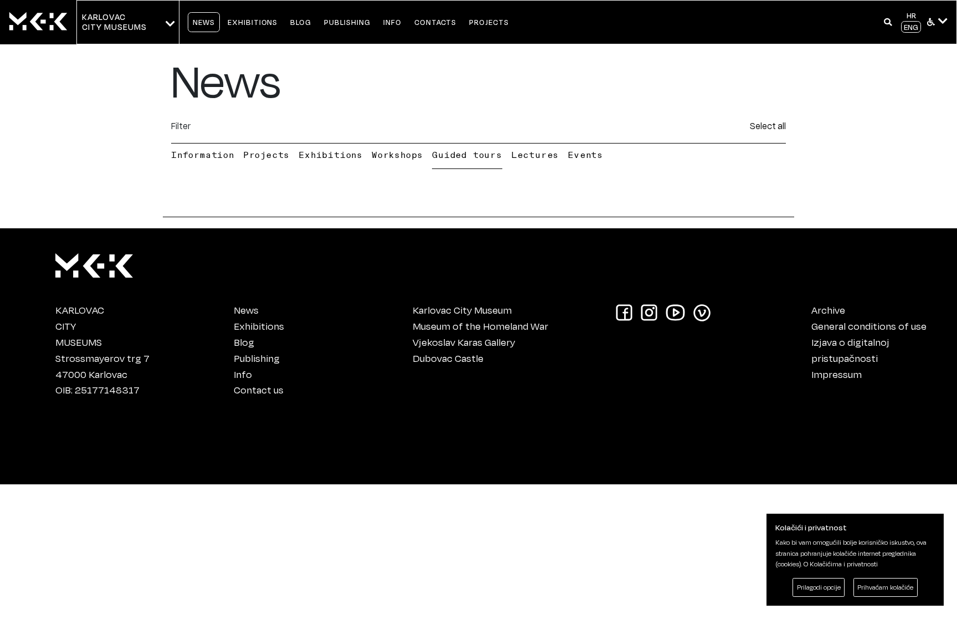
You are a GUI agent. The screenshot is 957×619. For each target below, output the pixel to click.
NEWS (204, 22)
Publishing (257, 358)
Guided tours (467, 154)
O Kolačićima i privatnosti (841, 564)
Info (243, 374)
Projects (266, 154)
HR (911, 15)
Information (202, 154)
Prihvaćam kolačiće (885, 587)
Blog (244, 342)
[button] (888, 22)
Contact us (259, 389)
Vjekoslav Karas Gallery (464, 342)
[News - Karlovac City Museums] (38, 22)
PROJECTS (489, 22)
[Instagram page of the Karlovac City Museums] (649, 311)
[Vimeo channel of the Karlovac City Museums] (702, 311)
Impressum (836, 374)
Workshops (397, 154)
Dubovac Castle (448, 358)
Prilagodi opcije (819, 587)
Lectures (535, 154)
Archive (828, 310)
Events (585, 154)
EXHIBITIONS (253, 22)
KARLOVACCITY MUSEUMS (114, 22)
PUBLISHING (347, 22)
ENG (911, 27)
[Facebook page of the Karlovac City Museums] (624, 311)
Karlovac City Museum (462, 310)
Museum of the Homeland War (480, 326)
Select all (768, 125)
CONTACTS (435, 22)
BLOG (300, 22)
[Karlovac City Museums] (94, 263)
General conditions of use (869, 326)
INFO (392, 22)
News (246, 310)
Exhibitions (331, 154)
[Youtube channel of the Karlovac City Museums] (675, 311)
